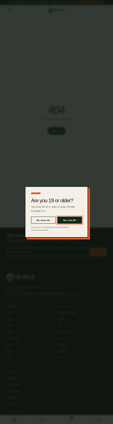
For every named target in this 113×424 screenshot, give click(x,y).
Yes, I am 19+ (69, 220)
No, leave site (43, 220)
